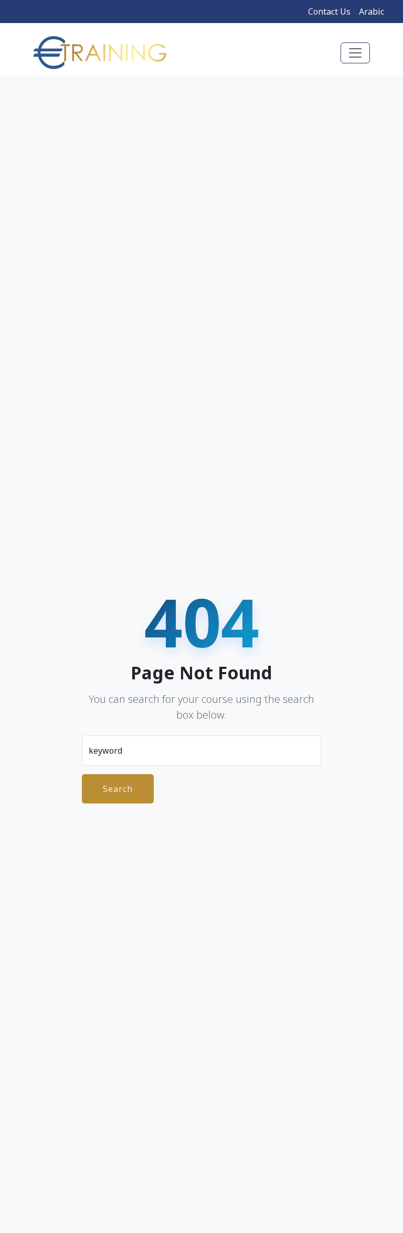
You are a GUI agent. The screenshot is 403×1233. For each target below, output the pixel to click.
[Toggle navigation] (355, 52)
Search (118, 789)
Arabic (371, 11)
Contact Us (329, 11)
